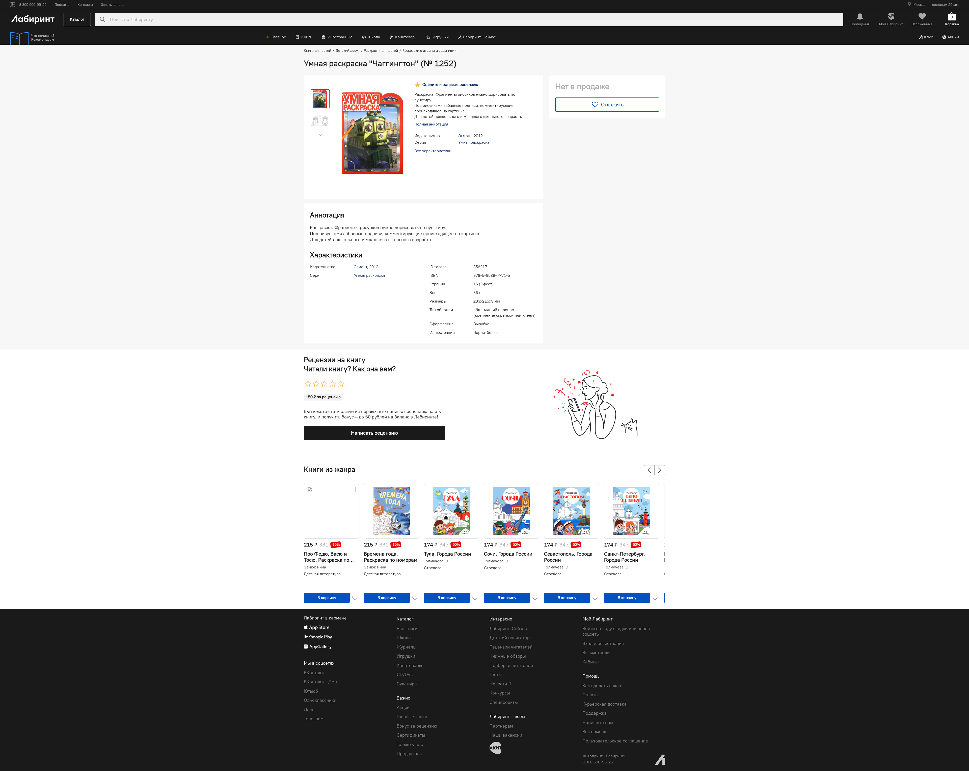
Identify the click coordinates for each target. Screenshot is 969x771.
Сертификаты (411, 735)
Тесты (496, 674)
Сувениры (407, 684)
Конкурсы (500, 693)
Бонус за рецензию (417, 726)
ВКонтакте (315, 673)
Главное (279, 37)
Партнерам (501, 726)
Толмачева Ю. (436, 561)
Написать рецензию (374, 433)
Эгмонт (464, 135)
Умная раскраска (473, 142)
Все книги (407, 628)
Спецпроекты (504, 702)
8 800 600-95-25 (597, 762)
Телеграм (314, 719)
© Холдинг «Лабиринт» (604, 756)
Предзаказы (410, 753)
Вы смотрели (596, 652)
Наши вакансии (506, 735)
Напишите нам (597, 722)
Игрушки (441, 37)
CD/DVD (405, 674)
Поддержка (594, 713)
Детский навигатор (510, 637)
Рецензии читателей (511, 647)
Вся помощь (594, 731)
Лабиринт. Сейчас (479, 37)
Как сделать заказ (601, 685)
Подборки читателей (511, 665)
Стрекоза (432, 567)
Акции (953, 37)
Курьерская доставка (604, 704)
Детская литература (322, 573)
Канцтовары (406, 37)
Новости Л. (501, 684)
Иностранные (340, 37)
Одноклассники (320, 700)
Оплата (590, 695)
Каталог (77, 19)
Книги (306, 37)
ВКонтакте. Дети (321, 682)
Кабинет (591, 662)
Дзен (309, 709)
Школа (374, 37)
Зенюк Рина (315, 567)
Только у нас (410, 744)
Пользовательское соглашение (615, 741)
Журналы (406, 647)
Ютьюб (311, 691)
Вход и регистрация (603, 643)
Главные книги (412, 716)
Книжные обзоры (508, 656)
